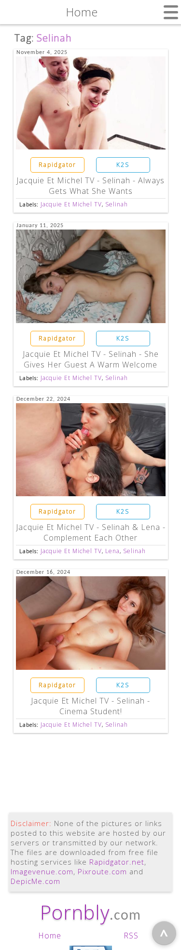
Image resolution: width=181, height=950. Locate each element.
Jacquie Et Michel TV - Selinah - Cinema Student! (90, 706)
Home (49, 935)
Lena (112, 551)
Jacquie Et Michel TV (71, 204)
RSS (131, 935)
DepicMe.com (35, 881)
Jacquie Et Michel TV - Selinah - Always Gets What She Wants (90, 185)
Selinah (116, 204)
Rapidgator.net (116, 862)
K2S (122, 165)
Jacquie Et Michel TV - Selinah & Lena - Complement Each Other (91, 532)
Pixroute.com (102, 871)
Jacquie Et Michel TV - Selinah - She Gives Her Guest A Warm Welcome (91, 359)
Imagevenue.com (42, 871)
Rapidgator (57, 165)
